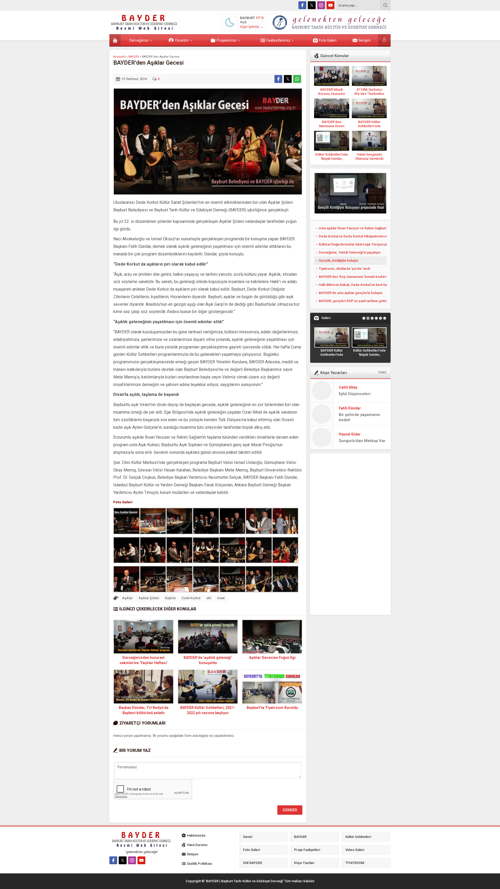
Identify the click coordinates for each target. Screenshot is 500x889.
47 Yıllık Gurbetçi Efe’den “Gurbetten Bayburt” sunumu (369, 94)
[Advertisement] (91, 103)
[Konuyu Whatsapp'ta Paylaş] (297, 79)
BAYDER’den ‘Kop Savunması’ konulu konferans (353, 277)
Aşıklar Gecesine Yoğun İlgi (272, 657)
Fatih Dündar (350, 408)
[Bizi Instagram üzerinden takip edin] (321, 5)
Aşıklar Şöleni (149, 598)
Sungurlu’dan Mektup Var (362, 440)
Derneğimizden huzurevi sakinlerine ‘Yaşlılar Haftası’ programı (144, 662)
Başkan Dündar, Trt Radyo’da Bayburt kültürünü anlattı (143, 710)
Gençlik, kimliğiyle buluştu (338, 260)
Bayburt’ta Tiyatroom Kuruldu (272, 708)
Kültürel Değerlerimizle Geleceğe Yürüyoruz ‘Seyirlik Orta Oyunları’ (353, 244)
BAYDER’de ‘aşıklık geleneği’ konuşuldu (208, 660)
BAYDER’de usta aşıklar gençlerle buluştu (350, 293)
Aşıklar (127, 598)
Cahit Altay (348, 387)
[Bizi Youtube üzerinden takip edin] (330, 5)
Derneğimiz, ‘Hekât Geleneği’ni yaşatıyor (350, 252)
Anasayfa (119, 56)
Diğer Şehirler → (251, 27)
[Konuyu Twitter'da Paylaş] (288, 79)
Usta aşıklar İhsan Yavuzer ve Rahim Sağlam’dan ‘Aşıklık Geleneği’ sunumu (353, 228)
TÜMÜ (382, 372)
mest (221, 598)
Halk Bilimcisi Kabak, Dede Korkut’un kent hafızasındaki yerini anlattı (353, 285)
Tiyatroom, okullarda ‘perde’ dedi (344, 269)
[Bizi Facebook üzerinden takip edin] (302, 5)
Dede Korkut (191, 598)
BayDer (170, 598)
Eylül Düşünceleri (355, 393)
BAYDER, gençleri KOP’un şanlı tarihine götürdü (353, 301)
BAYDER (133, 56)
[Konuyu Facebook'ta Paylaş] (278, 79)
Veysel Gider (350, 434)
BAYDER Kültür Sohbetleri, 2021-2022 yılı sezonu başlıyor (207, 710)
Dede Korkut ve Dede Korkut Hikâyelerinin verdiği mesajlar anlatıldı (353, 236)
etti (209, 598)
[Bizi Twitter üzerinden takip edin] (312, 5)
